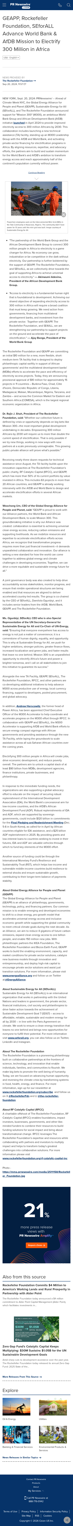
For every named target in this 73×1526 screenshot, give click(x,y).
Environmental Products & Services (52, 1448)
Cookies (47, 1516)
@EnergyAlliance (15, 980)
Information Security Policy (54, 1511)
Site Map (26, 1516)
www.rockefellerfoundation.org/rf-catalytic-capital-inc (35, 1158)
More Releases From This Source (21, 1377)
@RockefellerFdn (19, 1096)
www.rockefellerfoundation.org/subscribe (28, 1092)
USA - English (10, 57)
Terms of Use (10, 1511)
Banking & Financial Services (18, 1447)
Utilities (43, 1419)
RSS (37, 1516)
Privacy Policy (29, 1511)
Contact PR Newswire (36, 1479)
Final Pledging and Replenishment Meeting (37, 823)
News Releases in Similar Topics (20, 1457)
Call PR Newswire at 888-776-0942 (37, 1499)
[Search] (68, 5)
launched (19, 123)
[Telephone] (60, 5)
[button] (36, 199)
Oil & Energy (9, 1419)
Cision (42, 1521)
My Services (35, 1491)
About (36, 1486)
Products (36, 1483)
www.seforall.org (18, 1038)
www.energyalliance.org (17, 976)
